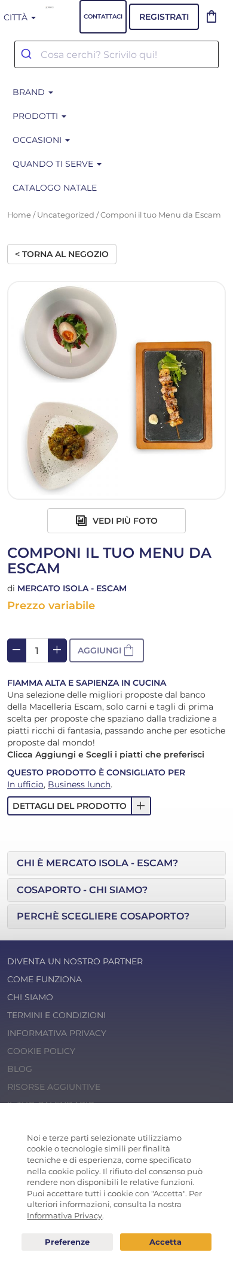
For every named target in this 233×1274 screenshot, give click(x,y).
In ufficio (25, 784)
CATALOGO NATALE (55, 187)
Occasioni (38, 140)
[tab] (116, 863)
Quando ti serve (54, 163)
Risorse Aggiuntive (53, 1086)
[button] (106, 650)
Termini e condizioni (56, 1015)
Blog (19, 1069)
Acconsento (165, 1242)
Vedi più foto (124, 520)
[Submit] (28, 54)
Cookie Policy (41, 1051)
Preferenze (67, 1242)
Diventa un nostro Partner (75, 961)
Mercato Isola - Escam (72, 588)
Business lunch (79, 784)
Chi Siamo (30, 997)
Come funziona (44, 979)
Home (19, 214)
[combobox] (116, 54)
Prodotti (36, 116)
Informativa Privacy (56, 1033)
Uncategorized (65, 214)
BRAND (30, 92)
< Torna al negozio (62, 254)
